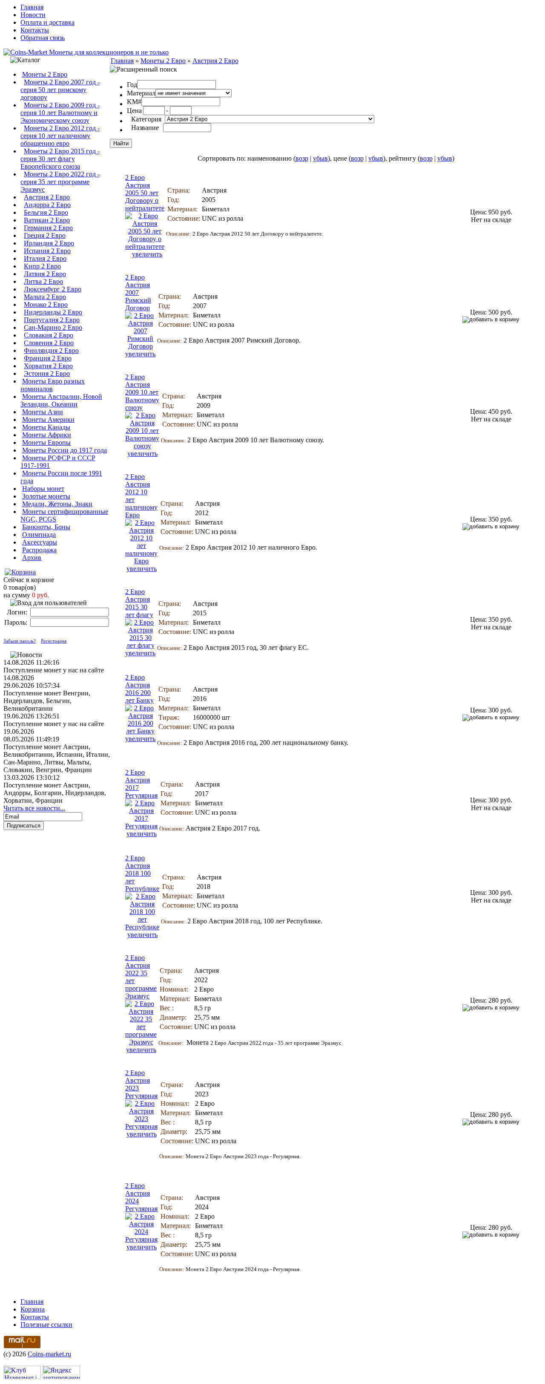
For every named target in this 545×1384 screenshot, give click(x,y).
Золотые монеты (46, 496)
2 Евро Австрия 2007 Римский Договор (138, 292)
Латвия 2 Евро (45, 273)
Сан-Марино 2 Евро (53, 327)
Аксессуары (39, 542)
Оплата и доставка (47, 22)
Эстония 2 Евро (47, 373)
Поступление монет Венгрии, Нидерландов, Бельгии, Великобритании (46, 700)
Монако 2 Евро (46, 304)
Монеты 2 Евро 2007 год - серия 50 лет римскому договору (60, 89)
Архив (31, 557)
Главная (31, 7)
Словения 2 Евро (49, 342)
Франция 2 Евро (48, 358)
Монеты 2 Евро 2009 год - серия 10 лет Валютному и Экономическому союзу (60, 112)
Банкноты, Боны (46, 527)
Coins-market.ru (49, 1354)
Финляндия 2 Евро (51, 350)
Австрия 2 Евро (47, 197)
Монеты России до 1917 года (64, 450)
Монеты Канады (46, 427)
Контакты (34, 30)
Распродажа (39, 550)
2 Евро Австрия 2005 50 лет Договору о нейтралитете (144, 193)
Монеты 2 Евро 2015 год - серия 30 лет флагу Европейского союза (60, 158)
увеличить (147, 254)
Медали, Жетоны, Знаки (57, 503)
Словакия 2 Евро (48, 335)
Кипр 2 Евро (42, 266)
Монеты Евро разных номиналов (52, 385)
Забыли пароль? (19, 640)
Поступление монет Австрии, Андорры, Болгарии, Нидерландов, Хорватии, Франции (54, 792)
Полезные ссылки (46, 1324)
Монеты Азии (42, 411)
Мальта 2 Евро (45, 296)
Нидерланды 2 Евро (53, 312)
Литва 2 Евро (43, 281)
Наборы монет (43, 488)
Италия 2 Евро (45, 258)
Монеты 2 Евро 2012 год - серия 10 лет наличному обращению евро (60, 135)
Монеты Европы (46, 442)
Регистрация (53, 640)
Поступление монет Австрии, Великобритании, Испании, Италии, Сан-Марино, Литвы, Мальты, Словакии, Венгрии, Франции (56, 758)
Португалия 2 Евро (52, 319)
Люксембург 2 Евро (52, 289)
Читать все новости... (34, 808)
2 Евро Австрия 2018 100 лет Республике (142, 873)
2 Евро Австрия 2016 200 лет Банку (139, 689)
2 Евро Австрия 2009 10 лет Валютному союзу (142, 392)
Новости (33, 14)
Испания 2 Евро (47, 250)
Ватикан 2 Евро (47, 220)
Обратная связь (42, 37)
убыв (320, 158)
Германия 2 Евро (48, 227)
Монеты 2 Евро (44, 74)
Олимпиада (39, 534)
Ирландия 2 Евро (49, 243)
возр (301, 158)
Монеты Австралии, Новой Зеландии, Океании (61, 400)
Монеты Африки (46, 434)
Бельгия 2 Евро (46, 212)
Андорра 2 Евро (47, 204)
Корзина (32, 1309)
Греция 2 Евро (45, 235)
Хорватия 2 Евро (48, 365)
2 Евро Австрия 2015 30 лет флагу (139, 603)
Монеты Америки (48, 419)
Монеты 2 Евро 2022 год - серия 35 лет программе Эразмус (60, 181)
